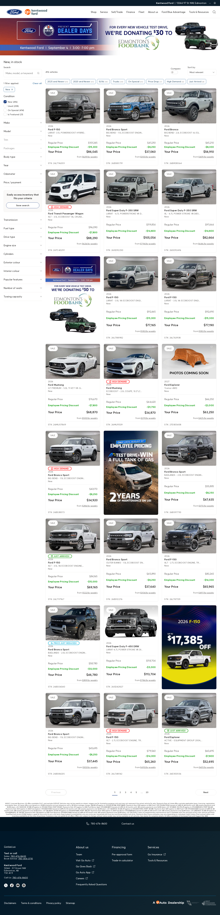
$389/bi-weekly (90, 680)
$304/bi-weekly (148, 592)
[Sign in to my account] (215, 3)
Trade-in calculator (122, 860)
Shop (94, 11)
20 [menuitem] (147, 792)
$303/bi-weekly (90, 767)
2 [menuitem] (120, 792)
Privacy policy (53, 903)
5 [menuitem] (136, 792)
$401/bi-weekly (206, 767)
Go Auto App (83, 872)
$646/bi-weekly (206, 243)
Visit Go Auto (83, 860)
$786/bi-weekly (148, 680)
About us (153, 11)
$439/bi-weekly (206, 156)
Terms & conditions (31, 903)
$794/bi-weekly (148, 243)
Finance (130, 11)
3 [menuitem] (125, 792)
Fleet (141, 11)
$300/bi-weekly (148, 156)
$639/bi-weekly (90, 156)
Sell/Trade (117, 11)
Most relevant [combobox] (196, 72)
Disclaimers (10, 903)
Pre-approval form (122, 854)
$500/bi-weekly (90, 418)
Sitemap (70, 903)
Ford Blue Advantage (173, 11)
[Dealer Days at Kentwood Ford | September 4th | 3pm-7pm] (72, 298)
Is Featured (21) (15, 114)
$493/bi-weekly (148, 767)
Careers (80, 878)
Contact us (10, 846)
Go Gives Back (84, 866)
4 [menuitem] (131, 792)
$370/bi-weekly (206, 505)
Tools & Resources (199, 11)
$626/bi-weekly (90, 243)
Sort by (191, 67)
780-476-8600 (18, 856)
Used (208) (13, 106)
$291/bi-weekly (148, 418)
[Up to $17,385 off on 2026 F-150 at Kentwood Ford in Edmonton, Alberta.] (189, 647)
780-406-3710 (25, 858)
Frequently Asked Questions (91, 884)
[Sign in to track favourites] (96, 92)
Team (79, 854)
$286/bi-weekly (90, 505)
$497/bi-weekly (206, 592)
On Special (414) (16, 110)
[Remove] (12, 89)
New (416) (13, 102)
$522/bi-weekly (90, 592)
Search (7, 67)
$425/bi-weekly (206, 418)
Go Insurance (155, 854)
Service (104, 11)
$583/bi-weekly (148, 331)
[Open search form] (214, 12)
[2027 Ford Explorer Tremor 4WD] (189, 361)
